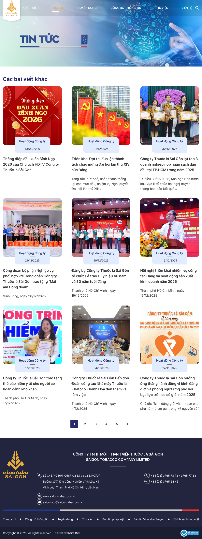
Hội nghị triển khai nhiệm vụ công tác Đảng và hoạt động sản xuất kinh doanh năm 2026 (168, 276)
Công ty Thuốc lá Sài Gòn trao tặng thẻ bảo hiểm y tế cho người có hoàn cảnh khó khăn (32, 383)
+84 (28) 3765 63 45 (165, 481)
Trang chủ (9, 519)
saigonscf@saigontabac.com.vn (63, 502)
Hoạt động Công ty (32, 141)
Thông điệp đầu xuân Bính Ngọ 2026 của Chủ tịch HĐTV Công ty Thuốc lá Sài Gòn (31, 164)
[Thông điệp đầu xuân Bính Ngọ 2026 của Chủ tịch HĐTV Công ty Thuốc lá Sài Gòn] (32, 115)
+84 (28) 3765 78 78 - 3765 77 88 (173, 475)
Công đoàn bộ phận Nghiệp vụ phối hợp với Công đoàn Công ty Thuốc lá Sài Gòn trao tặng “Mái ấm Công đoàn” (30, 278)
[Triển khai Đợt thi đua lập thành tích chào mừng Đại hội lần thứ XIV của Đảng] (101, 115)
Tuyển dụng (65, 519)
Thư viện (87, 519)
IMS (77, 533)
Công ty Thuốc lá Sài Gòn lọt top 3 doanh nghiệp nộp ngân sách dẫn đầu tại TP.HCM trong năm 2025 (169, 164)
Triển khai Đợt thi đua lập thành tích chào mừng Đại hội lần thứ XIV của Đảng (101, 164)
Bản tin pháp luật (113, 519)
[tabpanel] (101, 33)
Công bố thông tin (36, 519)
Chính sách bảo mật (186, 519)
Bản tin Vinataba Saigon (149, 519)
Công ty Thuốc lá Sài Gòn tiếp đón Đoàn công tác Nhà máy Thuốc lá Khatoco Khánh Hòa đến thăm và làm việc (100, 386)
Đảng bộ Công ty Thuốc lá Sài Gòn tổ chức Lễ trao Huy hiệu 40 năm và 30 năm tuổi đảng (100, 276)
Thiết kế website (63, 533)
